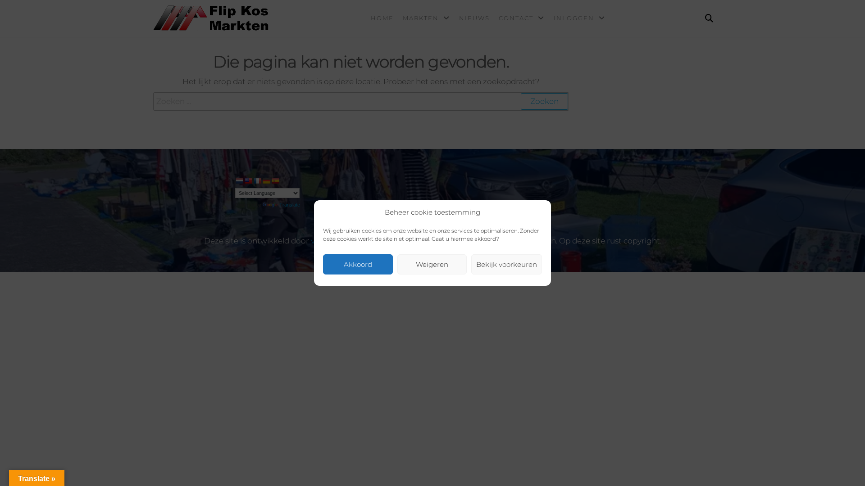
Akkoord (358, 264)
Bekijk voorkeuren (506, 264)
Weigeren (432, 264)
